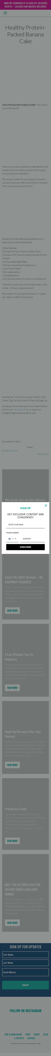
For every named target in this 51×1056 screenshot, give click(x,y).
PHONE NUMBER (12, 532)
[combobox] (12, 538)
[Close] (45, 505)
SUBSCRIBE (25, 547)
